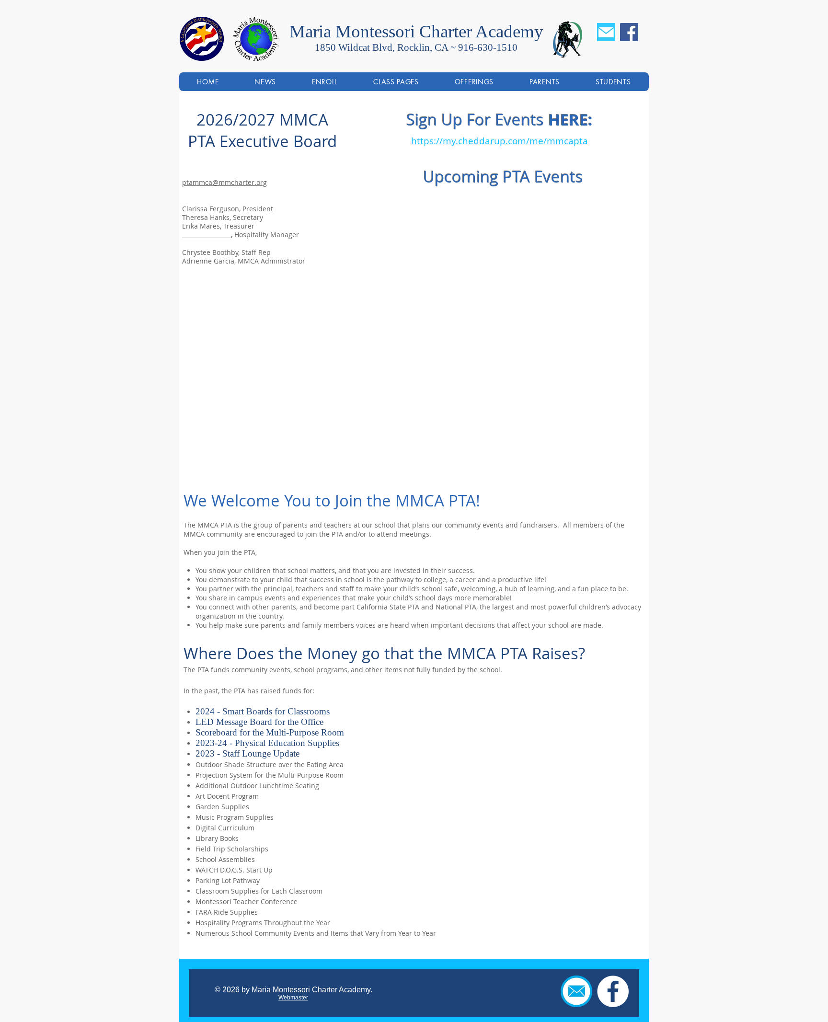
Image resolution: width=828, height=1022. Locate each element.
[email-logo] (606, 32)
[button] (474, 81)
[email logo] (576, 991)
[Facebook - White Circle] (613, 991)
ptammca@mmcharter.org (224, 182)
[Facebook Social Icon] (629, 32)
